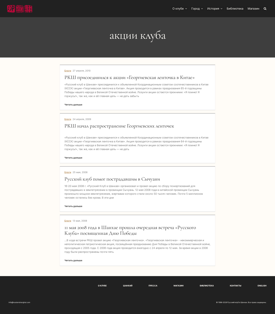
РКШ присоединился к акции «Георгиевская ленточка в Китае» (129, 77)
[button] (265, 8)
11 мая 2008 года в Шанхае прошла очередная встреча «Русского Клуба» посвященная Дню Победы (130, 230)
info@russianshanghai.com (19, 302)
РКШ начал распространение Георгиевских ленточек (119, 126)
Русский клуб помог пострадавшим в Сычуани (112, 179)
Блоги (67, 70)
